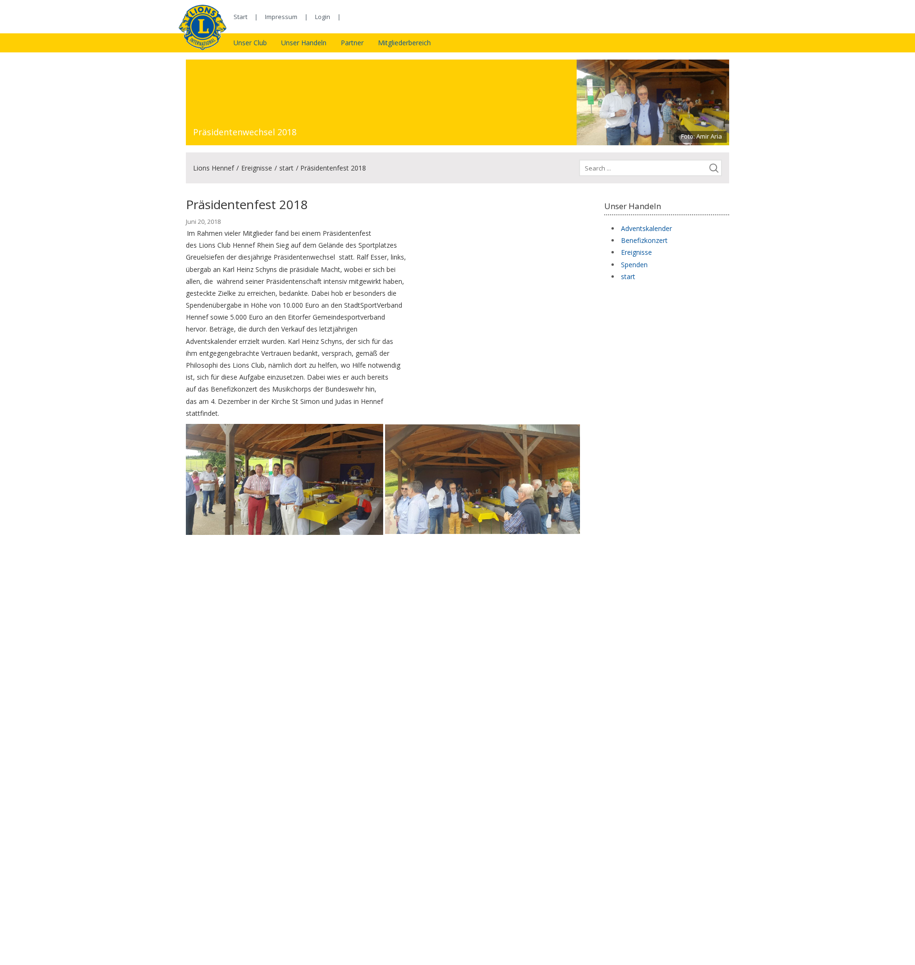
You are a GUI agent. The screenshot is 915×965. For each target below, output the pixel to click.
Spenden (634, 264)
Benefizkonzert (644, 240)
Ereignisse (256, 167)
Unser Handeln (303, 42)
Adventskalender (646, 228)
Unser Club (250, 42)
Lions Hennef (213, 167)
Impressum (281, 16)
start (286, 167)
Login (322, 16)
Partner (352, 42)
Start (240, 16)
